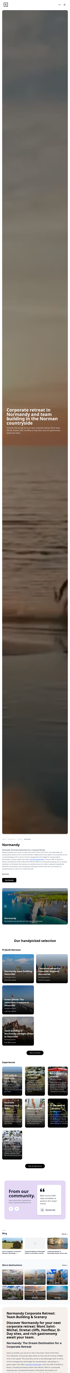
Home (4, 839)
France (20, 839)
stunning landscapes (37, 859)
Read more (5, 874)
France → (65, 1265)
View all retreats (35, 1053)
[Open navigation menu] (64, 5)
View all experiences (35, 1166)
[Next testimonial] (17, 1209)
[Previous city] (5, 906)
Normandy (10, 918)
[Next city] (64, 906)
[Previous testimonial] (11, 1209)
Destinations (12, 839)
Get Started (9, 880)
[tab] (32, 922)
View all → (65, 1234)
